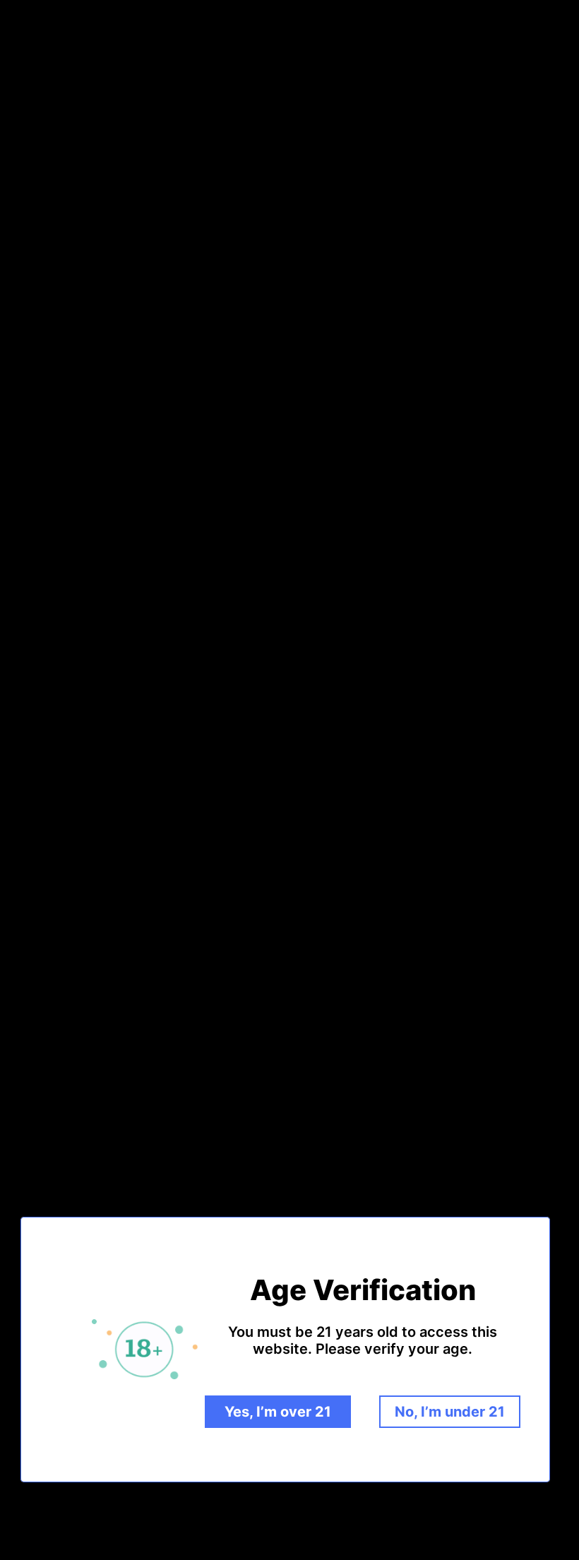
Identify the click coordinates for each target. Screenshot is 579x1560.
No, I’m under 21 (450, 1411)
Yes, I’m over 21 (278, 1411)
